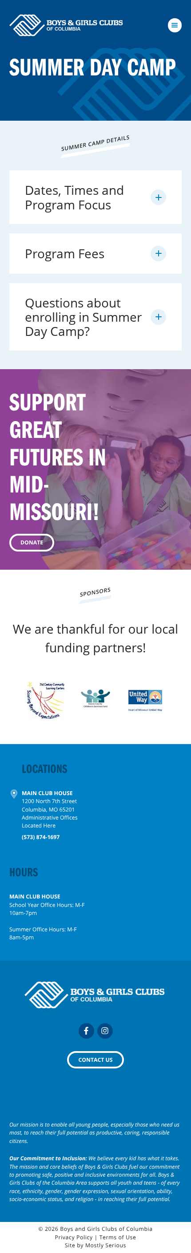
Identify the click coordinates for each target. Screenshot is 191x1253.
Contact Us (95, 1060)
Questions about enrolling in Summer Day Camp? (83, 316)
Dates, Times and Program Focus (74, 197)
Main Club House (47, 793)
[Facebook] (86, 1031)
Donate (31, 542)
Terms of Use (117, 1237)
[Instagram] (105, 1031)
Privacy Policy (74, 1237)
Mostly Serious (105, 1245)
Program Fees (64, 253)
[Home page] (66, 25)
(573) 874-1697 (41, 837)
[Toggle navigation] (175, 25)
